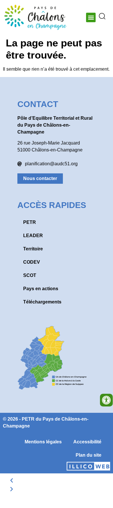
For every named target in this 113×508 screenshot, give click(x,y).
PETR (29, 222)
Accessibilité (87, 441)
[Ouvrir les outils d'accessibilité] (106, 400)
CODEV (31, 262)
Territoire (33, 248)
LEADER (33, 235)
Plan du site (88, 455)
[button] (91, 17)
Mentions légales (43, 441)
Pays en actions (40, 288)
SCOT (29, 275)
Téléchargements (42, 301)
